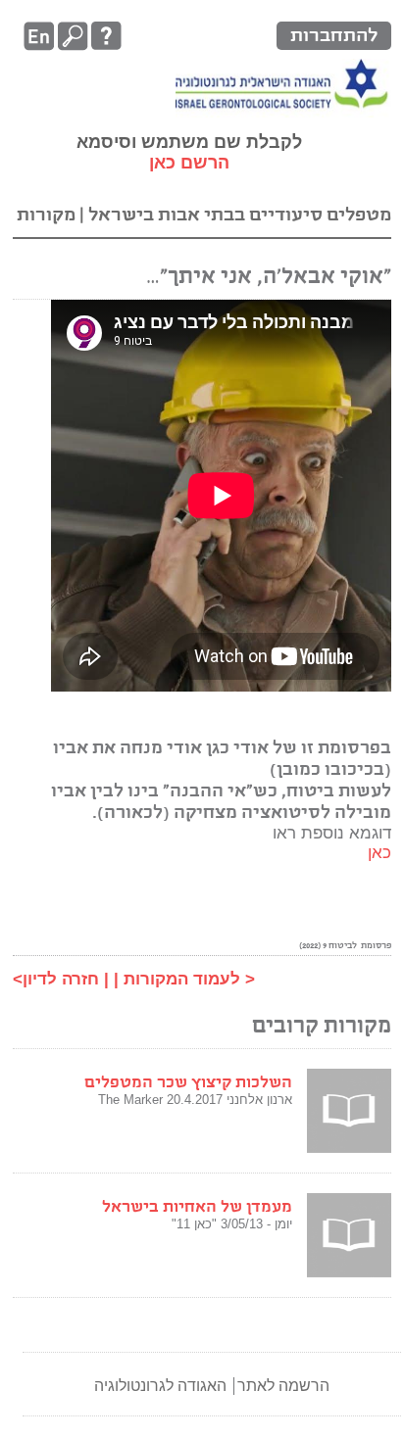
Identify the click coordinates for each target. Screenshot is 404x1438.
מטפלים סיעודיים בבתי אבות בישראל (237, 215)
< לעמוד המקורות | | (179, 979)
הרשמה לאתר (283, 1385)
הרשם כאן (189, 162)
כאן (379, 852)
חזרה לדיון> (56, 979)
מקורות (46, 215)
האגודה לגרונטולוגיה (160, 1385)
